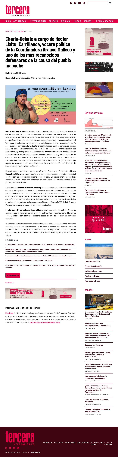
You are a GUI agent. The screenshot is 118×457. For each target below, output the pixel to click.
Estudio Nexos (35, 452)
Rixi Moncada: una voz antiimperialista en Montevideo (98, 325)
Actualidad (19, 31)
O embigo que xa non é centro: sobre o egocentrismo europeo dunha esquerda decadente (97, 335)
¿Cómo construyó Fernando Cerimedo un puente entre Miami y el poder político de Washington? (98, 389)
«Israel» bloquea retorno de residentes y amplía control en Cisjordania (97, 180)
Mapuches (9, 282)
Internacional (38, 21)
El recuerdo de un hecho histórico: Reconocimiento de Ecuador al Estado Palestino (99, 314)
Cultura (53, 21)
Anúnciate (70, 442)
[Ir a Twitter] (75, 2)
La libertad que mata (93, 271)
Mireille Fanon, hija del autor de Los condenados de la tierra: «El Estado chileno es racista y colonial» (40, 266)
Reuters (9, 313)
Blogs (77, 21)
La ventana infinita (92, 261)
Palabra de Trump (92, 276)
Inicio (8, 21)
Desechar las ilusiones (94, 345)
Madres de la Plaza (92, 281)
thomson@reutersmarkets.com (45, 322)
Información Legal (97, 443)
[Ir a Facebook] (71, 2)
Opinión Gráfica (104, 21)
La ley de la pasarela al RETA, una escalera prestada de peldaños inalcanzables (98, 366)
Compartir (13, 275)
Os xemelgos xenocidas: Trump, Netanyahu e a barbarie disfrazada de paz (98, 355)
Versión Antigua (108, 443)
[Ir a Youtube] (79, 2)
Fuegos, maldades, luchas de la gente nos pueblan (97, 410)
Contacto (47, 442)
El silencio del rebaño (93, 266)
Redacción (9, 31)
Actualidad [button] (19, 21)
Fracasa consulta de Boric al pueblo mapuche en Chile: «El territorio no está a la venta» (38, 256)
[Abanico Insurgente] (99, 93)
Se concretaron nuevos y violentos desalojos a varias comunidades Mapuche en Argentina (40, 244)
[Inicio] (17, 10)
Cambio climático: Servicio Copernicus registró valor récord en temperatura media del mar (98, 151)
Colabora (58, 442)
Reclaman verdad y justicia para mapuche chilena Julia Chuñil (28, 260)
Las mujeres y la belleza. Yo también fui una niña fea (96, 377)
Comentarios (83, 442)
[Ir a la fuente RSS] (84, 2)
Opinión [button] (88, 21)
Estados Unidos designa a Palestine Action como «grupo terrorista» (97, 192)
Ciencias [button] (65, 21)
